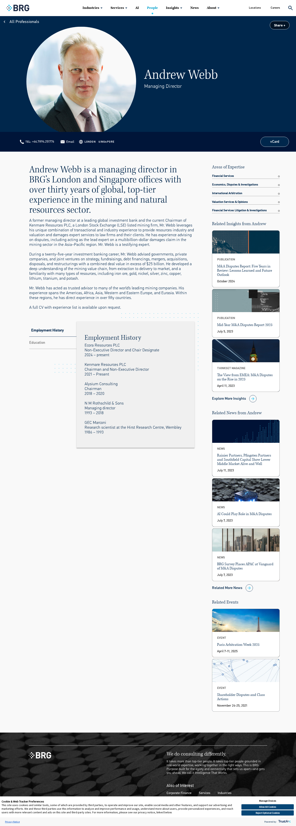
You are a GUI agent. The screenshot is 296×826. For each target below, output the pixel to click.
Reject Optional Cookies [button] (268, 812)
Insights (172, 8)
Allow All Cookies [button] (267, 806)
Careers (275, 8)
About (211, 8)
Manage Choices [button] (267, 800)
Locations (255, 8)
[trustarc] (284, 822)
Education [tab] (37, 342)
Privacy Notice (12, 821)
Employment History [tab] (47, 330)
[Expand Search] (290, 8)
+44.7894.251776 (43, 141)
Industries (91, 8)
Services (117, 8)
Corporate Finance (179, 793)
